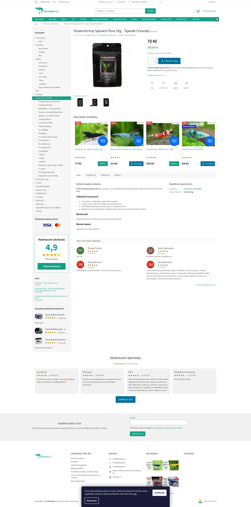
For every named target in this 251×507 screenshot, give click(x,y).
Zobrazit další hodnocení (205, 285)
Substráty (40, 204)
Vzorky (39, 183)
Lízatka (41, 158)
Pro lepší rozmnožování (48, 137)
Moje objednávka (77, 481)
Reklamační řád (77, 468)
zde (135, 493)
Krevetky (39, 45)
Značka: (127, 35)
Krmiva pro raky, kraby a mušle (51, 165)
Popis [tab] (78, 175)
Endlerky (42, 84)
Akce (41, 41)
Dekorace (40, 200)
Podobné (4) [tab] (91, 175)
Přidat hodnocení (51, 266)
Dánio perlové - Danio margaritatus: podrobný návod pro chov (50, 289)
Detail (103, 163)
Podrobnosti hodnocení (107, 35)
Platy (41, 80)
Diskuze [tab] (118, 175)
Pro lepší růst (44, 140)
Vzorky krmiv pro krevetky (49, 101)
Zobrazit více (125, 399)
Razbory (42, 69)
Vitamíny (42, 161)
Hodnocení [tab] (105, 175)
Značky (39, 211)
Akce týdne (40, 38)
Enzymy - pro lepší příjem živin (50, 112)
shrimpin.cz (117, 477)
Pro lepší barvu (45, 144)
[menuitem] (39, 19)
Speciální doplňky (43, 186)
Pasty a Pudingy (45, 126)
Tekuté (41, 154)
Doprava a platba (105, 2)
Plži (37, 91)
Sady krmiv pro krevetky (48, 175)
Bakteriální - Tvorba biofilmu (50, 108)
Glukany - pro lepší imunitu (49, 115)
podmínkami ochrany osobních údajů (167, 428)
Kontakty (122, 2)
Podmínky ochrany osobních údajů (84, 471)
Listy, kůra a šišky (46, 122)
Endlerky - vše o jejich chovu (46, 283)
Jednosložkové (45, 119)
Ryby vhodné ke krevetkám (49, 87)
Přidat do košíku (171, 61)
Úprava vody (41, 190)
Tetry (41, 73)
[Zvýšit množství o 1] (157, 59)
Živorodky (43, 77)
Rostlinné (42, 133)
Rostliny (39, 94)
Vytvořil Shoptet (210, 501)
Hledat (150, 11)
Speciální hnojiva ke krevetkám (48, 207)
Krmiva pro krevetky (44, 98)
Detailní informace (155, 75)
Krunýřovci (43, 62)
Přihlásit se (137, 434)
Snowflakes (43, 151)
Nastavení (92, 500)
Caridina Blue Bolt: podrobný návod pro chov (51, 297)
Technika (39, 197)
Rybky (38, 59)
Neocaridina (43, 48)
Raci (40, 55)
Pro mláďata (43, 130)
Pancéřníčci (43, 66)
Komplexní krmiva (46, 105)
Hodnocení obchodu (125, 358)
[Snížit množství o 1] (157, 62)
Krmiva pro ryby (42, 179)
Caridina (42, 52)
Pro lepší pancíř (45, 147)
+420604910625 (119, 462)
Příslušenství (41, 193)
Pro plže (42, 169)
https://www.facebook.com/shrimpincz (127, 471)
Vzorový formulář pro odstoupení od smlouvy (85, 476)
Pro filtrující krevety (46, 172)
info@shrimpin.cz (119, 459)
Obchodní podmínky (139, 2)
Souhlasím (159, 492)
